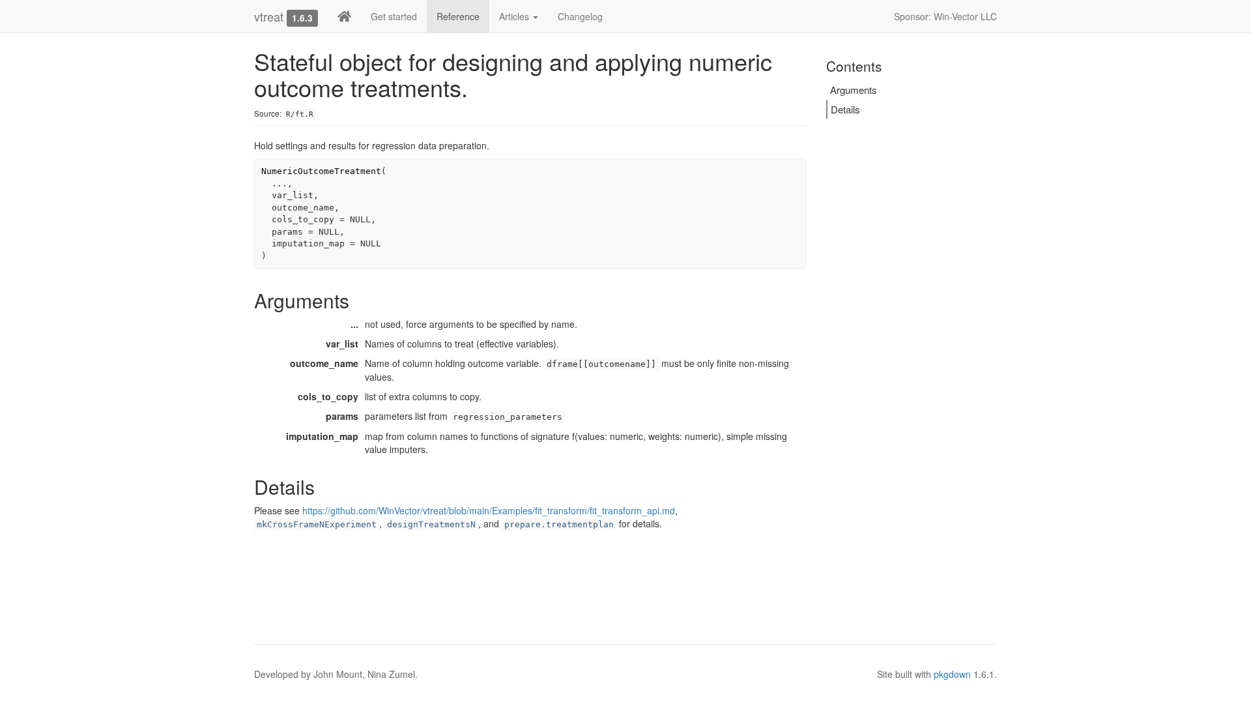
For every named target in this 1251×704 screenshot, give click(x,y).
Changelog (580, 16)
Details (845, 109)
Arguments (853, 89)
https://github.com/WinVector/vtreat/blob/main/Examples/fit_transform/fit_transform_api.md (488, 510)
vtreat (268, 16)
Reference (458, 16)
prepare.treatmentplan (559, 524)
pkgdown (952, 674)
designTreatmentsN (431, 524)
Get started (394, 16)
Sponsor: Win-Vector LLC (945, 16)
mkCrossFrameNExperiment (317, 524)
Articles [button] (515, 16)
